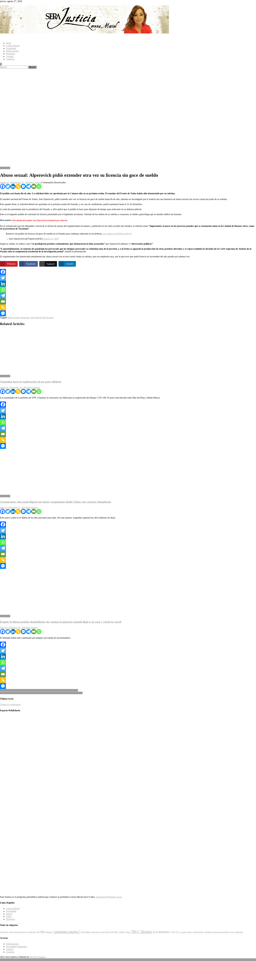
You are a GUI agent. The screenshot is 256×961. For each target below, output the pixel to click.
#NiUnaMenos (86, 932)
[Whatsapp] (38, 186)
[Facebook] (2, 186)
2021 (232, 932)
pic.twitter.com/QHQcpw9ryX (117, 233)
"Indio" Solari (124, 932)
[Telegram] (28, 186)
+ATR (172, 932)
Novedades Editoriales (16, 946)
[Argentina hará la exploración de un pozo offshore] (128, 350)
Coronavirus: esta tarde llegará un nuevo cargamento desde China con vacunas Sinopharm (55, 501)
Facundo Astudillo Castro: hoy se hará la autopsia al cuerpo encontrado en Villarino (39, 690)
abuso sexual (14, 317)
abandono (164, 931)
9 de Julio (114, 932)
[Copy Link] (18, 186)
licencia (50, 317)
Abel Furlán (105, 932)
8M (42, 931)
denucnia (25, 317)
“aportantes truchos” (66, 931)
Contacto (10, 59)
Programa (10, 53)
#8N (38, 932)
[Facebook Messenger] (23, 186)
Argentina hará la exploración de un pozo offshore (30, 381)
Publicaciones (12, 51)
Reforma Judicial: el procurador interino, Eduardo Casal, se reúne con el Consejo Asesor (41, 693)
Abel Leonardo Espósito (17, 932)
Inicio (8, 43)
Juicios (9, 914)
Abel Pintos (4, 932)
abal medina (96, 932)
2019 (155, 931)
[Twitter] (7, 186)
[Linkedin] (13, 186)
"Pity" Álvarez (141, 931)
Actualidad (11, 48)
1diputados (49, 932)
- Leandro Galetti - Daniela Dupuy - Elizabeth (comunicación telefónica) (205, 932)
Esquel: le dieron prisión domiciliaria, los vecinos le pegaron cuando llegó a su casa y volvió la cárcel (60, 621)
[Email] (33, 186)
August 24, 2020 (51, 238)
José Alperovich (37, 317)
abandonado (239, 932)
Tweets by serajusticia (10, 704)
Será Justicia (35, 182)
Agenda (9, 56)
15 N (177, 932)
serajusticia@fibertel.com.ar (109, 897)
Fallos (9, 916)
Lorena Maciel (13, 45)
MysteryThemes (37, 957)
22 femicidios (31, 932)
